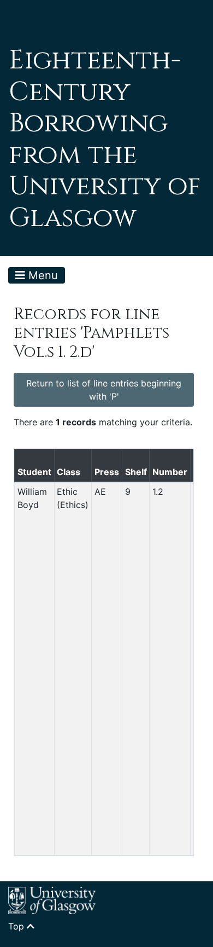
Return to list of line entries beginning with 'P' (103, 390)
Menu (41, 275)
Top (17, 926)
